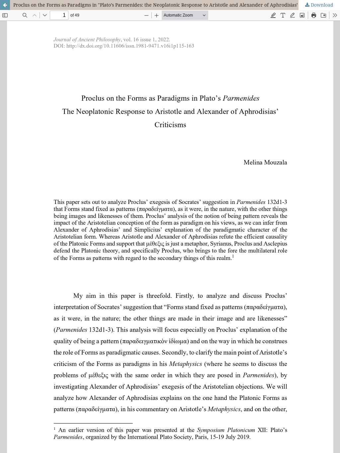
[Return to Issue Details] (5, 5)
